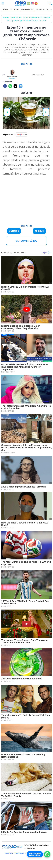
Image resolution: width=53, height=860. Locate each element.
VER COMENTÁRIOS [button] (26, 240)
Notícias (15, 9)
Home (5, 9)
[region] (24, 197)
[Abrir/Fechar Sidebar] (2, 3)
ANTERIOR (14, 231)
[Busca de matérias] (50, 4)
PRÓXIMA (39, 231)
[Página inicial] (20, 3)
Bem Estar (16, 17)
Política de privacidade (14, 853)
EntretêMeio (27, 9)
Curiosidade (42, 9)
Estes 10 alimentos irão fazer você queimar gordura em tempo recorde (28, 19)
